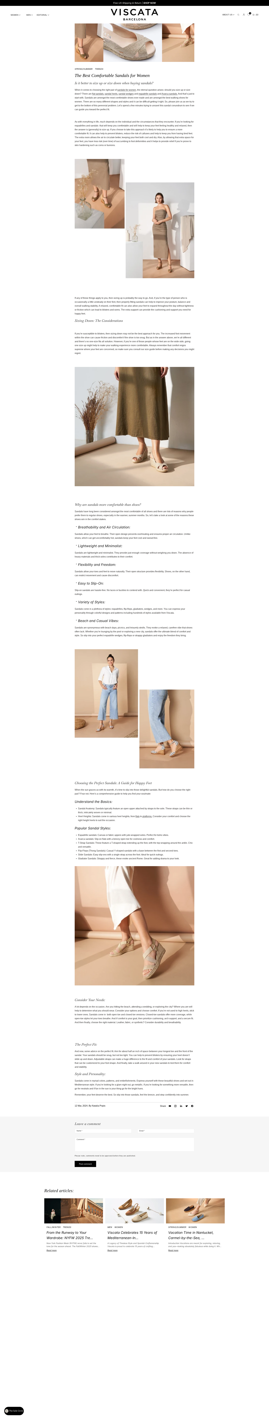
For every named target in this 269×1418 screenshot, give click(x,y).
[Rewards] (14, 1411)
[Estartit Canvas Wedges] (134, 709)
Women (118, 1227)
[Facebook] (192, 1106)
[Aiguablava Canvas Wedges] (134, 218)
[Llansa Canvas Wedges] (134, 426)
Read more (52, 1250)
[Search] (238, 15)
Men (109, 1227)
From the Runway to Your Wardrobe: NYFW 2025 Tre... (70, 1235)
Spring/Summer (84, 69)
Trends (99, 69)
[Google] (170, 1106)
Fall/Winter (54, 1227)
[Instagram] (175, 1106)
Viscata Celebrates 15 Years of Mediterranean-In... (132, 1235)
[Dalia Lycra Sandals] (134, 925)
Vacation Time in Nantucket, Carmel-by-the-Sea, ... (191, 1235)
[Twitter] (186, 1106)
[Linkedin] (181, 1106)
